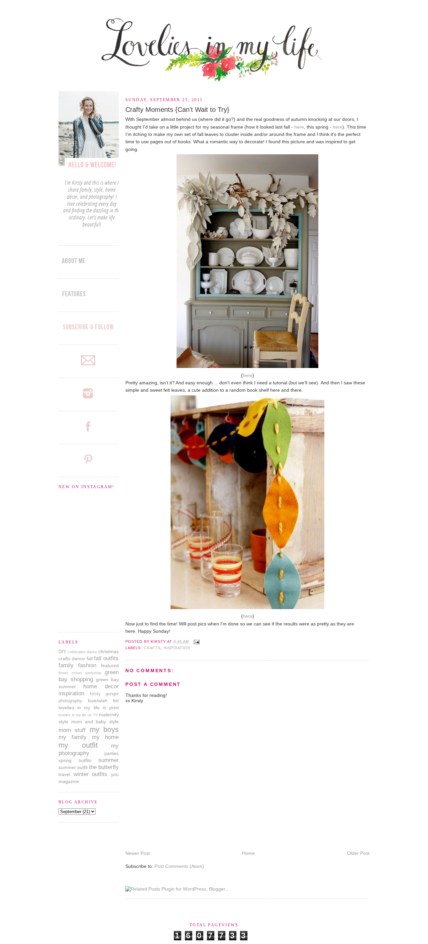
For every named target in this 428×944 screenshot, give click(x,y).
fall (90, 658)
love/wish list (103, 700)
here (299, 127)
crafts (152, 648)
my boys (104, 729)
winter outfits (91, 774)
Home (248, 853)
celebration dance (82, 652)
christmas (108, 651)
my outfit (78, 745)
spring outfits (75, 760)
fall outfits (106, 658)
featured (110, 665)
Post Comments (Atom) (179, 866)
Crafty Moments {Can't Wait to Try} (177, 109)
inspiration (177, 648)
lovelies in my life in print (89, 707)
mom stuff (72, 730)
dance (78, 658)
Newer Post (137, 853)
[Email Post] (196, 641)
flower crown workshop (80, 673)
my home (105, 737)
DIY (62, 651)
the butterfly (104, 767)
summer (108, 760)
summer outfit (73, 767)
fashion (87, 665)
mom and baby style (95, 721)
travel (64, 774)
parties (111, 753)
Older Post (358, 853)
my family (73, 737)
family (66, 665)
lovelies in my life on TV (78, 715)
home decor (101, 686)
